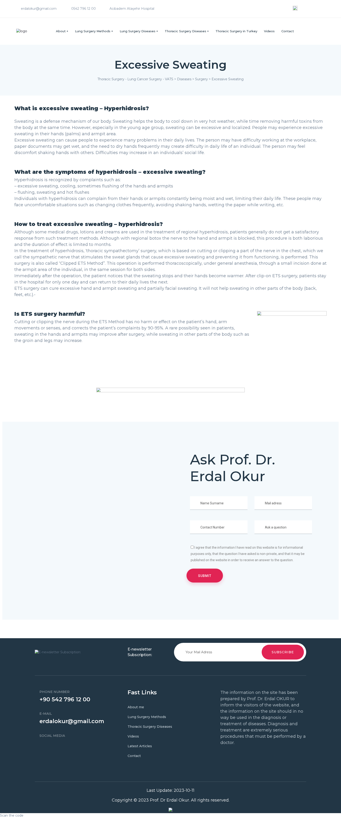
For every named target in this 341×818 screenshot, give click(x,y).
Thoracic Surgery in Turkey (236, 31)
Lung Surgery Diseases (137, 31)
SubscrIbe (283, 652)
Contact (287, 31)
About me (136, 707)
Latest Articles (140, 746)
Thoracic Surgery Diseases (185, 31)
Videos (269, 31)
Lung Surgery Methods (92, 31)
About (61, 31)
